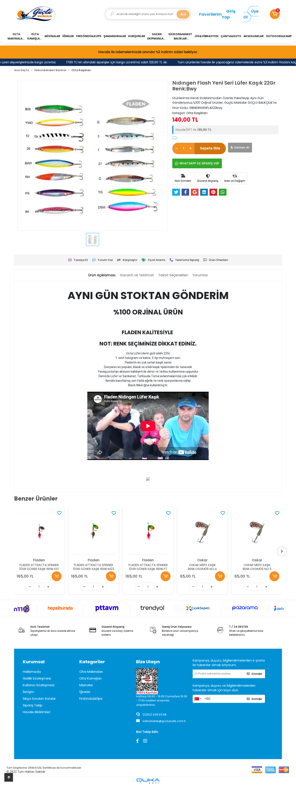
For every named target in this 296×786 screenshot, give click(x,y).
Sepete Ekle (210, 148)
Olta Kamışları (90, 678)
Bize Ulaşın (148, 662)
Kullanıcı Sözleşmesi (38, 685)
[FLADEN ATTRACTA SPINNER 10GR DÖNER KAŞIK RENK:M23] (93, 532)
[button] (275, 14)
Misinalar (86, 685)
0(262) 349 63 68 (154, 714)
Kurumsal (34, 662)
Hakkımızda (32, 671)
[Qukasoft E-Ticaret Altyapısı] (148, 781)
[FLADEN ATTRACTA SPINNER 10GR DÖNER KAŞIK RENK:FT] (147, 532)
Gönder (256, 674)
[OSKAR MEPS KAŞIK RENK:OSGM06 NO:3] (256, 532)
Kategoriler (92, 662)
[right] (282, 551)
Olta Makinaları (91, 671)
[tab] (101, 275)
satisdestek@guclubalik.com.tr (164, 721)
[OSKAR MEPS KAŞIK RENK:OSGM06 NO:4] (202, 532)
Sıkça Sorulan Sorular (39, 698)
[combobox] (198, 699)
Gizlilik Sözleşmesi (37, 678)
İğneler (84, 691)
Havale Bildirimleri (36, 712)
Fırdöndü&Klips (90, 698)
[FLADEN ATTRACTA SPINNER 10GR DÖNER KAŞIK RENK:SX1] (39, 532)
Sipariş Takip (32, 705)
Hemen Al (241, 147)
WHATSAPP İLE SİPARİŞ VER (199, 163)
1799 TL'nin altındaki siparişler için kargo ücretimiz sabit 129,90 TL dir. (111, 62)
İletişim (28, 691)
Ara (183, 14)
